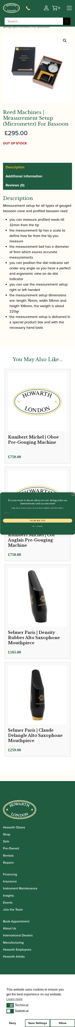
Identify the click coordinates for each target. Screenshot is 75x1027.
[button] (10, 1005)
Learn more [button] (14, 999)
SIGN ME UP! (37, 520)
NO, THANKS (37, 526)
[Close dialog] (73, 494)
